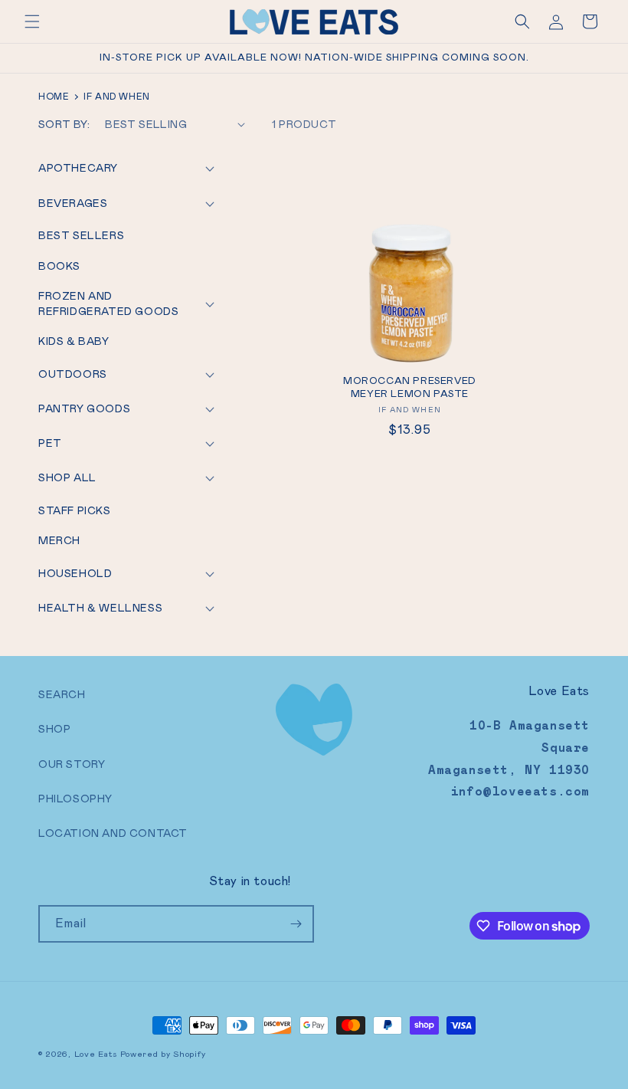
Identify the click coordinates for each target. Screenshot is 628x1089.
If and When (116, 96)
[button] (32, 21)
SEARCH (62, 694)
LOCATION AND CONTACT (113, 833)
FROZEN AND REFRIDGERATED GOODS (108, 303)
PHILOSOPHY (75, 798)
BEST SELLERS (81, 235)
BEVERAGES (72, 203)
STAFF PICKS (74, 510)
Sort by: (64, 124)
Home (53, 96)
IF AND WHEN (409, 410)
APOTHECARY (78, 168)
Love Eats (95, 1053)
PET (50, 443)
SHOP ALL (67, 477)
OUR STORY (71, 764)
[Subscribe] (295, 924)
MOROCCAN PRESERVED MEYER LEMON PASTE (409, 387)
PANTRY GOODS (84, 408)
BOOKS (59, 266)
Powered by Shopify (163, 1053)
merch (59, 540)
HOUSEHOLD (75, 573)
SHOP (54, 729)
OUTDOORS (72, 374)
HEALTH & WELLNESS (100, 608)
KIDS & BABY (74, 341)
